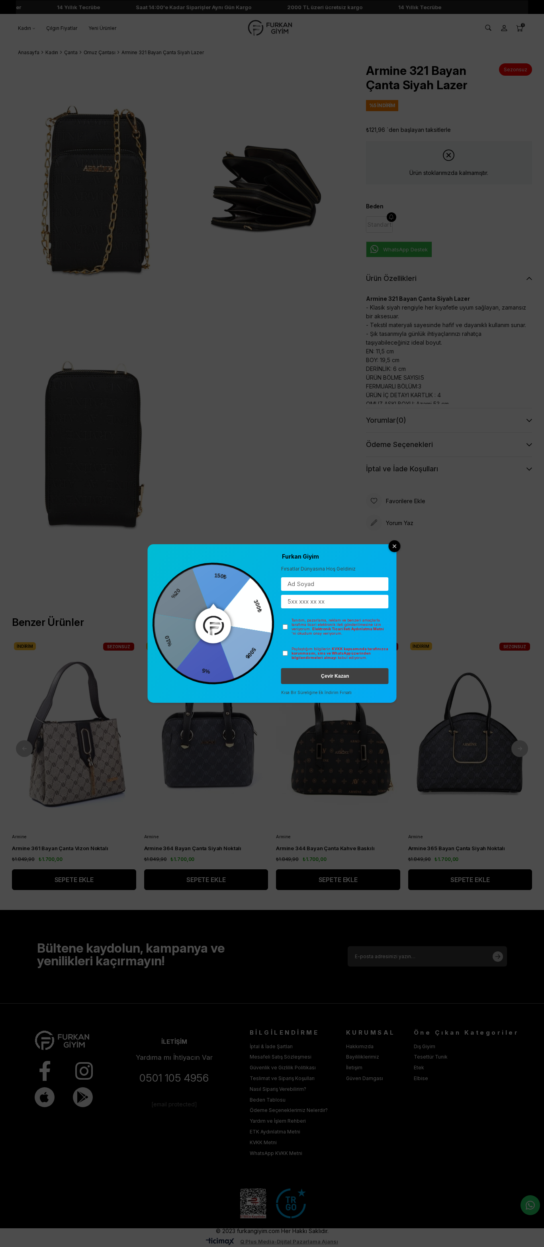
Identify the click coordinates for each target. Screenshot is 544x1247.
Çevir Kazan (335, 676)
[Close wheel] (395, 546)
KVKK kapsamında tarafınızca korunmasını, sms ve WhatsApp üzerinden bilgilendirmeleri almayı (340, 653)
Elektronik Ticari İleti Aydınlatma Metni (348, 629)
